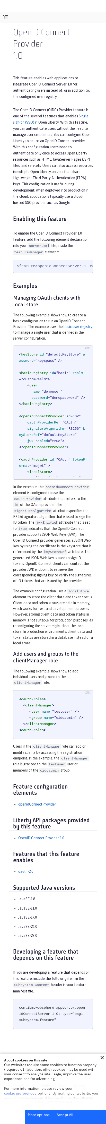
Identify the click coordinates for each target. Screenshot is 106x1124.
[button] (102, 1057)
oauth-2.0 (25, 871)
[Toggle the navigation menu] (5, 17)
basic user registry (78, 327)
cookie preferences (20, 1093)
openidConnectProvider (37, 804)
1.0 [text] (18, 56)
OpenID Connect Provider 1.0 (41, 838)
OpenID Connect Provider (41, 39)
